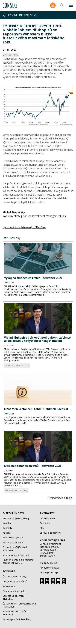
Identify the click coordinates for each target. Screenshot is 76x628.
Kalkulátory (9, 586)
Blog (42, 528)
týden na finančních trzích (17, 365)
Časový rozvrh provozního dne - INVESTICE (19, 605)
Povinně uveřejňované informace (15, 549)
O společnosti (13, 513)
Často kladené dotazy (14, 576)
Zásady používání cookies (17, 619)
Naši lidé (7, 523)
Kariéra (7, 532)
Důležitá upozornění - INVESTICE (14, 597)
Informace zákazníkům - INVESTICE (15, 613)
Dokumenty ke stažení (15, 581)
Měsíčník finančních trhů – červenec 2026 (32, 466)
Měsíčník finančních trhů (16, 490)
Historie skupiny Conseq (16, 518)
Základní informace (13, 542)
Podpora (9, 571)
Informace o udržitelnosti (16, 555)
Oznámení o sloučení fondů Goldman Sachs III (36, 409)
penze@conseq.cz (50, 572)
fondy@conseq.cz (49, 567)
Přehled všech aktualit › (60, 498)
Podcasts (45, 523)
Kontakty (7, 528)
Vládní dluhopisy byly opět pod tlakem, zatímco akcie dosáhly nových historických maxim (37, 339)
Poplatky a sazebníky (14, 591)
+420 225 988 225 (48, 562)
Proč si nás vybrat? (13, 537)
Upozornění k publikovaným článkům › (24, 227)
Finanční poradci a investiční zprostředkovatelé (18, 561)
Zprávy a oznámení (50, 532)
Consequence (47, 518)
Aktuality (47, 513)
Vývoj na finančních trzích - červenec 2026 (33, 278)
